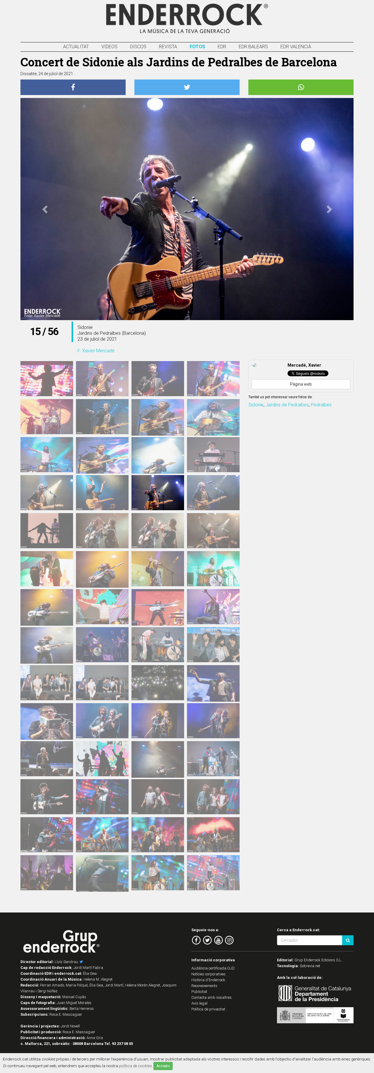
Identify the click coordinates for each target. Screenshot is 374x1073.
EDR (222, 46)
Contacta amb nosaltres (211, 997)
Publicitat (199, 991)
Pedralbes (321, 405)
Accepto (163, 1066)
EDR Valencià (295, 46)
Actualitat (76, 46)
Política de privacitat (208, 1009)
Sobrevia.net (310, 966)
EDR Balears (253, 46)
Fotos (197, 46)
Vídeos (109, 46)
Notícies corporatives (208, 974)
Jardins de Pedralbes (287, 405)
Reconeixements (204, 986)
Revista (168, 46)
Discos (138, 46)
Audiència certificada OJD (213, 968)
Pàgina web (301, 384)
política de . (136, 1065)
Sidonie (256, 405)
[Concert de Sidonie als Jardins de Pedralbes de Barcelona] (46, 378)
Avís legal (199, 1003)
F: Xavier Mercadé (96, 350)
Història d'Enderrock (208, 980)
